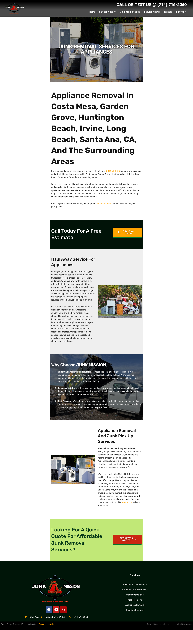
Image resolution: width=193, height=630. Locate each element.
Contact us (127, 502)
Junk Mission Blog (130, 12)
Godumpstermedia (46, 624)
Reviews (168, 12)
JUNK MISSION (113, 171)
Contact (181, 12)
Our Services (106, 12)
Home (92, 12)
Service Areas (152, 12)
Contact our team (104, 203)
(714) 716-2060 (172, 4)
